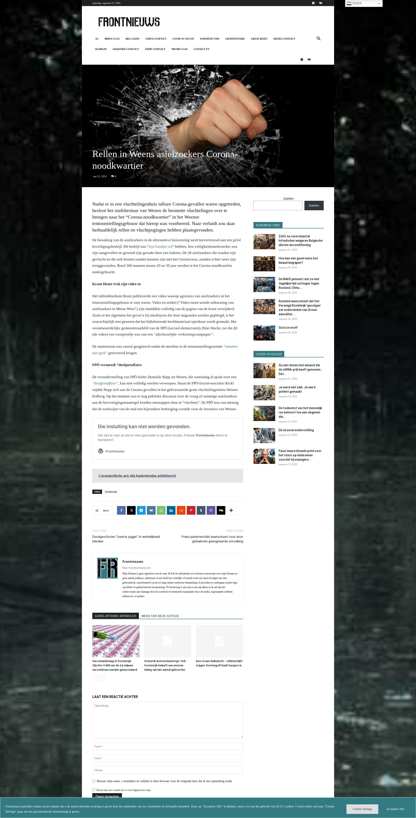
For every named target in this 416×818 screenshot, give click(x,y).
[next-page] (102, 678)
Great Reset (259, 38)
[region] (208, 807)
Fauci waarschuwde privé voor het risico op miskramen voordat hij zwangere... (300, 455)
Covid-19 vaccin (183, 38)
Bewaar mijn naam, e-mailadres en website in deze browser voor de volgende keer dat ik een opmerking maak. (165, 781)
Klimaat (101, 49)
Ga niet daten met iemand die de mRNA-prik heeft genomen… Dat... (301, 369)
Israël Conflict (284, 38)
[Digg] (221, 510)
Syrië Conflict (155, 49)
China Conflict (155, 38)
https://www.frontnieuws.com (136, 567)
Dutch (357, 3)
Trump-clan (179, 49)
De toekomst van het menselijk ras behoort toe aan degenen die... (300, 412)
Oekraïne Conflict (126, 49)
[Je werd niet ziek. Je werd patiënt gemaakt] (264, 392)
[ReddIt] (181, 510)
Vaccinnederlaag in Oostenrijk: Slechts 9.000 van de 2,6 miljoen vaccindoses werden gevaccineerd (114, 665)
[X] (131, 510)
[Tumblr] (201, 510)
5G (97, 38)
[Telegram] (313, 3)
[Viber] (211, 510)
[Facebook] (121, 510)
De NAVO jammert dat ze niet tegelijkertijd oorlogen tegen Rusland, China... (299, 283)
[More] (231, 510)
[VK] (151, 510)
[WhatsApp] (161, 510)
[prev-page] (95, 678)
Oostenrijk (111, 491)
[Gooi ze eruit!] (264, 333)
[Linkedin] (171, 510)
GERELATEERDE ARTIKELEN (115, 616)
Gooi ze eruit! (288, 327)
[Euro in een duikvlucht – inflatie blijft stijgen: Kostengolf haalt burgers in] (219, 641)
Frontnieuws (132, 561)
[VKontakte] (320, 3)
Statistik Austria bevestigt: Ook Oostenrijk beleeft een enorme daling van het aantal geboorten (165, 665)
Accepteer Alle (395, 809)
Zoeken (288, 198)
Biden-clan (112, 38)
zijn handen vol (160, 246)
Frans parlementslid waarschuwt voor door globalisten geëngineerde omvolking (212, 539)
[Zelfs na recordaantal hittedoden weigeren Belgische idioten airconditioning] (264, 241)
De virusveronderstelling (296, 430)
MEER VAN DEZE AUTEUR (160, 616)
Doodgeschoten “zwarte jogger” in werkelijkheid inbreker (126, 539)
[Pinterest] (191, 510)
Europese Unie (209, 38)
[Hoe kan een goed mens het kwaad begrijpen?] (264, 263)
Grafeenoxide (235, 38)
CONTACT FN (201, 49)
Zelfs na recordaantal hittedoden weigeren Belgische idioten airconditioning (301, 241)
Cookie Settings (362, 809)
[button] (318, 39)
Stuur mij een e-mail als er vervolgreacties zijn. (123, 790)
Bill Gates (132, 38)
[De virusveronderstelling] (264, 435)
